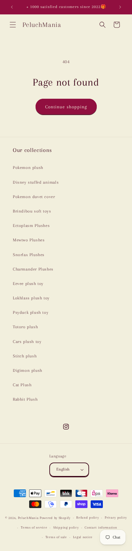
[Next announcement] (120, 7)
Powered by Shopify (55, 518)
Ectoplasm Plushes (31, 225)
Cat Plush (22, 384)
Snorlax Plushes (29, 254)
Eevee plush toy (28, 283)
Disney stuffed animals (36, 182)
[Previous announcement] (12, 7)
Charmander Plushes (33, 269)
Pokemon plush (28, 167)
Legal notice (83, 537)
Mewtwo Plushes (29, 240)
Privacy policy (116, 517)
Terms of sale (56, 537)
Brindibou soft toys (32, 211)
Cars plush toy (27, 341)
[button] (13, 25)
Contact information (101, 527)
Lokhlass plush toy (31, 298)
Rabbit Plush (25, 399)
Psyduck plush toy (30, 312)
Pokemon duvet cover (34, 196)
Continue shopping (66, 106)
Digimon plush (27, 370)
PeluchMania (28, 518)
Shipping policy (66, 527)
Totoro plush (25, 326)
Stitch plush (25, 356)
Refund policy (87, 517)
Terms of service (34, 527)
